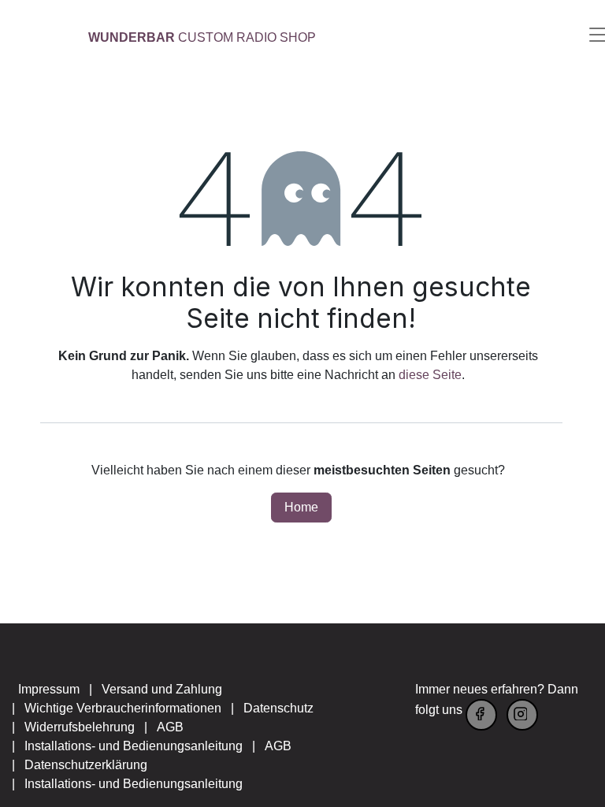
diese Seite (430, 374)
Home (301, 507)
